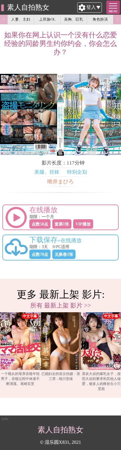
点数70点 (40, 254)
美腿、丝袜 (46, 172)
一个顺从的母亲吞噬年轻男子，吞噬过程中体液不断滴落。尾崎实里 (20, 379)
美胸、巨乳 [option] (73, 19)
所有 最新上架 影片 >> (60, 305)
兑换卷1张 (64, 254)
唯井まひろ (60, 182)
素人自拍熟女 (28, 7)
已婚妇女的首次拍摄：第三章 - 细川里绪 (60, 376)
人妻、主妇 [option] (20, 19)
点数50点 (40, 224)
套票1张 (62, 224)
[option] (20, 351)
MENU (113, 11)
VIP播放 (83, 224)
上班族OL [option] (47, 19)
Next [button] (117, 19)
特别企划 (77, 172)
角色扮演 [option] (100, 19)
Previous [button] (4, 19)
